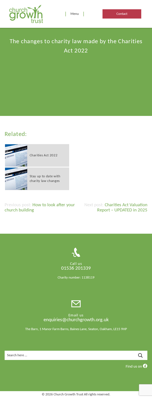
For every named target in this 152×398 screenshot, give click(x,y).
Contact (121, 14)
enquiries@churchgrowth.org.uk (76, 320)
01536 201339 (76, 268)
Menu (74, 14)
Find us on (134, 367)
